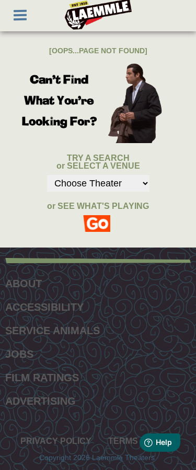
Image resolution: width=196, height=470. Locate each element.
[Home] (98, 15)
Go (98, 218)
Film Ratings (42, 377)
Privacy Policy (55, 441)
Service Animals (52, 330)
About (23, 283)
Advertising (40, 401)
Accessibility (44, 307)
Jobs (19, 354)
